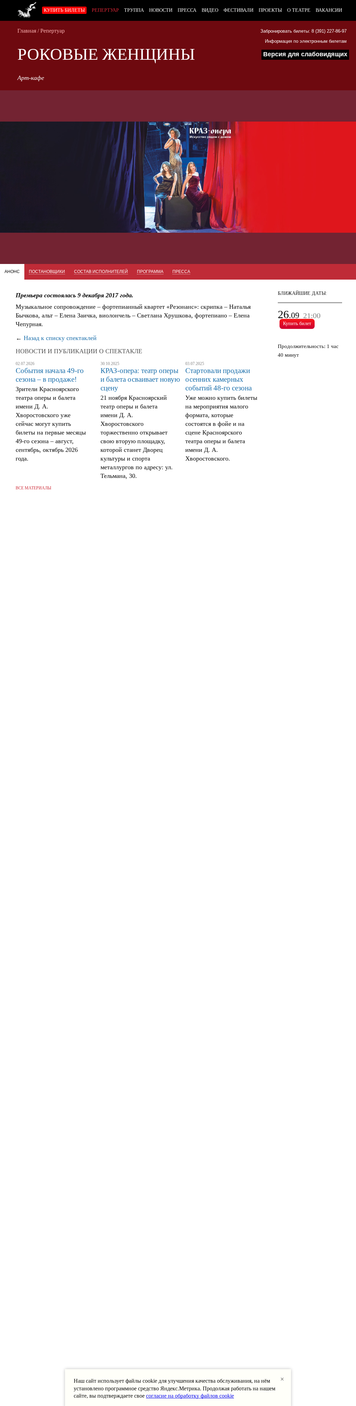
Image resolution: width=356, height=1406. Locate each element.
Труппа (134, 10)
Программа (150, 271)
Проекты (270, 10)
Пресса (187, 10)
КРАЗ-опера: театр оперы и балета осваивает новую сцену (140, 379)
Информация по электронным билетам (306, 41)
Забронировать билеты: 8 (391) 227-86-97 (303, 31)
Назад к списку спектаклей (60, 337)
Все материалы (33, 488)
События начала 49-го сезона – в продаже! (50, 374)
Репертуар (105, 10)
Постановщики (47, 271)
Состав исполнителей (101, 271)
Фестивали (238, 10)
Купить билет (297, 323)
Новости (160, 10)
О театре (298, 10)
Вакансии (329, 10)
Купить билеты (64, 10)
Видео (210, 10)
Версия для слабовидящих (305, 54)
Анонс (12, 271)
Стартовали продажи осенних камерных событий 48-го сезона (218, 379)
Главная (26, 31)
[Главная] (27, 8)
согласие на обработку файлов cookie (190, 1396)
